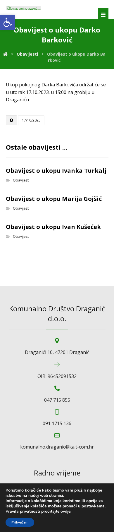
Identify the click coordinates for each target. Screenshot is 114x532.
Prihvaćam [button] (19, 522)
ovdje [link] (65, 511)
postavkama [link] (93, 506)
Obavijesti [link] (21, 180)
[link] (7, 22)
